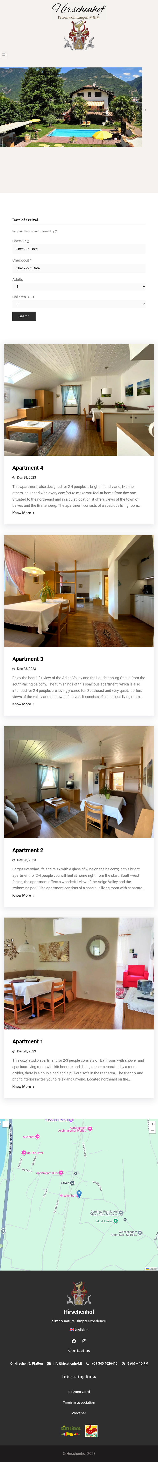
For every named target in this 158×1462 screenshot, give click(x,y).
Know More (21, 513)
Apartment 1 (27, 1041)
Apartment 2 (27, 850)
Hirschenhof (79, 1312)
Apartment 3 (27, 659)
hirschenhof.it (71, 1363)
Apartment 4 (27, 468)
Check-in (20, 241)
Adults (17, 280)
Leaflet (153, 1268)
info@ (57, 1363)
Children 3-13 (23, 297)
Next (145, 107)
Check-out (21, 260)
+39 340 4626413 (104, 1363)
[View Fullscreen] (5, 1124)
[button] (79, 1194)
